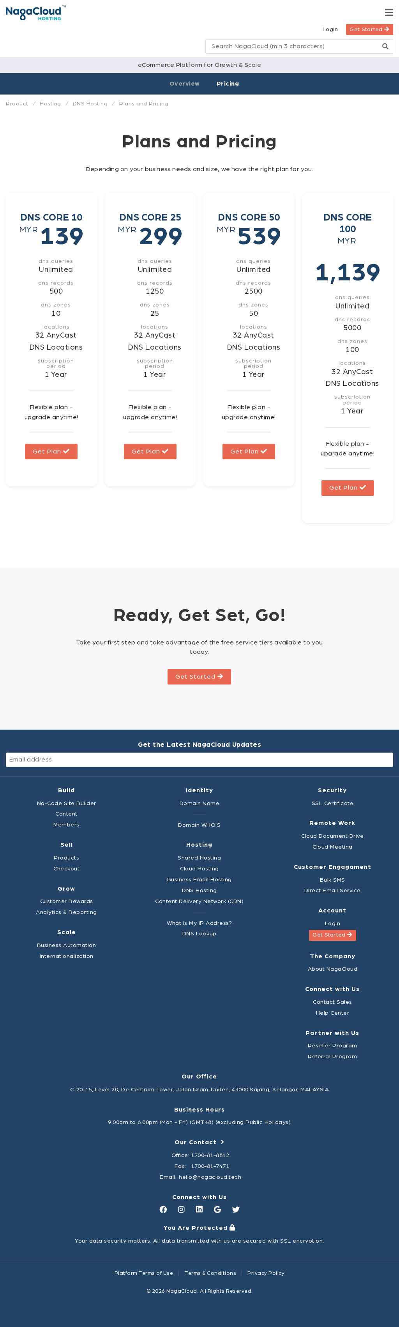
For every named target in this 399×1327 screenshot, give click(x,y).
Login (330, 29)
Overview (184, 84)
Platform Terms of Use (144, 1273)
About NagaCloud (333, 969)
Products (66, 858)
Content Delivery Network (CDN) (199, 901)
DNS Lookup (199, 934)
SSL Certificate (333, 803)
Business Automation (66, 945)
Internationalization (67, 956)
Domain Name (200, 803)
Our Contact (198, 1142)
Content (66, 814)
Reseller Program (332, 1046)
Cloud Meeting (332, 847)
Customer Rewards (66, 901)
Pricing (228, 84)
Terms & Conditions (210, 1273)
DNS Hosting (199, 890)
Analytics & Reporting (66, 912)
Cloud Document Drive (332, 836)
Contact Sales (332, 1002)
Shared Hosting (199, 858)
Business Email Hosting (199, 879)
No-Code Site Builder (66, 803)
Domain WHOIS (199, 825)
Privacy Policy (265, 1273)
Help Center (333, 1013)
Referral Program (332, 1056)
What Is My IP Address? (199, 923)
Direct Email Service (332, 890)
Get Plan (48, 451)
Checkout (66, 869)
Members (66, 825)
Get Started (367, 29)
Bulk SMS (332, 880)
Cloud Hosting (199, 869)
